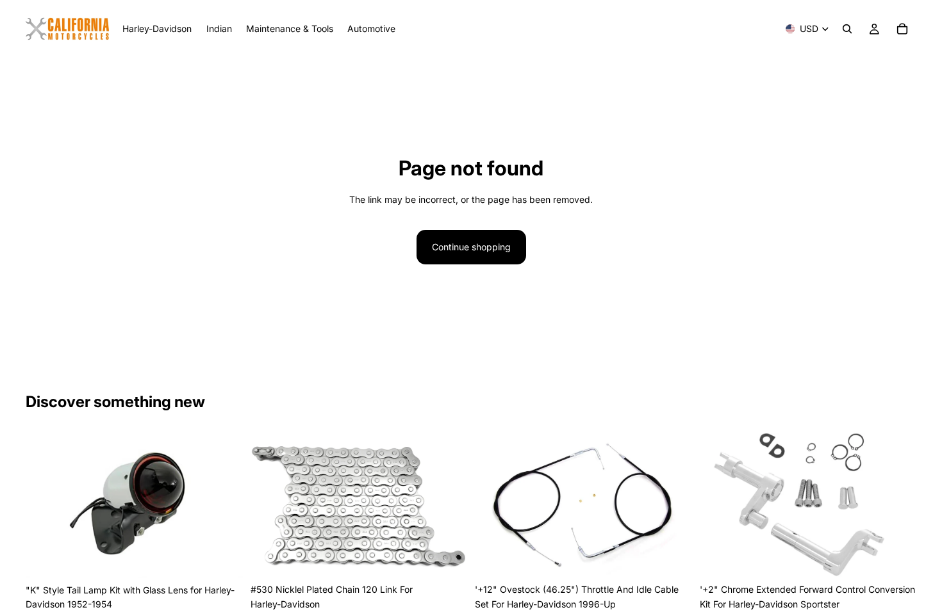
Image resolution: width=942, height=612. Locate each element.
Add (234, 557)
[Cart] (902, 29)
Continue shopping (471, 246)
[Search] (847, 29)
